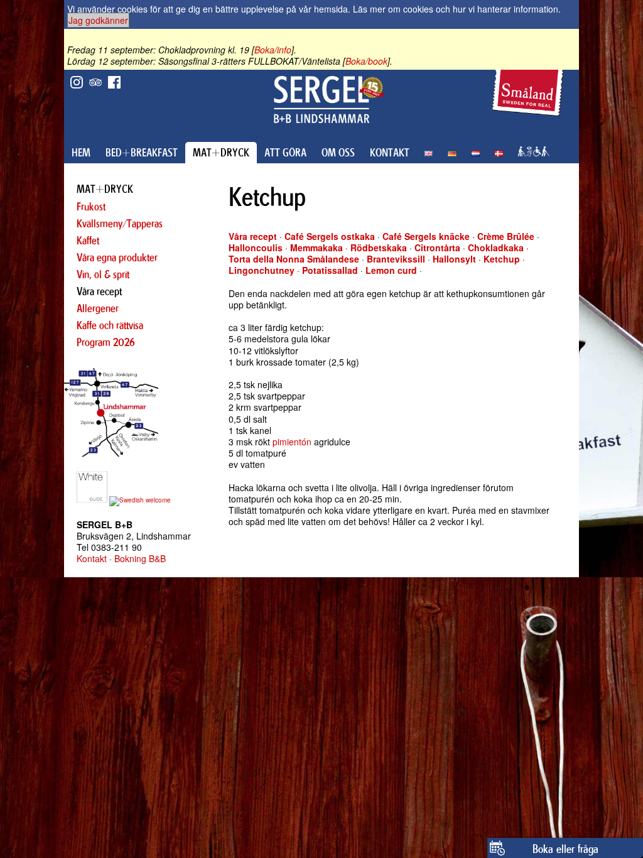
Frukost (91, 206)
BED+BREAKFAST (141, 152)
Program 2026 (106, 342)
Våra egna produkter (117, 257)
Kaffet (88, 240)
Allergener (98, 308)
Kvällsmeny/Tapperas (120, 223)
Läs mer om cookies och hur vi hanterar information (455, 9)
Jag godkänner (98, 20)
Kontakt (92, 558)
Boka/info (272, 49)
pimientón (292, 441)
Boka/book (366, 61)
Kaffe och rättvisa (110, 325)
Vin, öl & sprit (103, 274)
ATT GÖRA (285, 152)
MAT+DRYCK (221, 152)
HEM (81, 152)
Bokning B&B (140, 558)
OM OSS (338, 152)
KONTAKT (389, 152)
